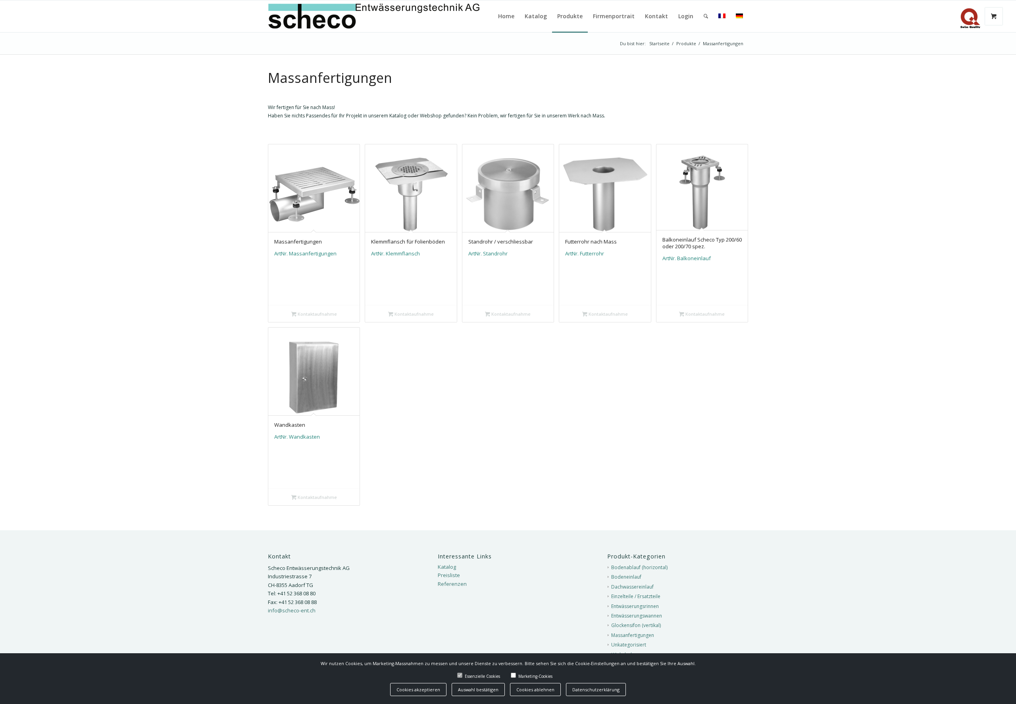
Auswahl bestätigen (478, 689)
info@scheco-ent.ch (292, 610)
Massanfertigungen (632, 635)
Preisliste (449, 575)
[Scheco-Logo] (392, 16)
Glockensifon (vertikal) (636, 625)
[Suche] (705, 16)
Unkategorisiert (628, 644)
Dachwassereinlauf (632, 586)
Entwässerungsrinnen (635, 606)
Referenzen (452, 583)
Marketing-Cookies (535, 676)
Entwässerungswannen (636, 615)
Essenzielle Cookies (482, 676)
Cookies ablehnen (535, 689)
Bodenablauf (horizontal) (639, 567)
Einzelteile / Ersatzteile (635, 596)
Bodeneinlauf (626, 577)
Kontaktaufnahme (316, 314)
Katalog (447, 566)
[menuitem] (506, 16)
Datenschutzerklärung (596, 689)
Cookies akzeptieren (418, 689)
